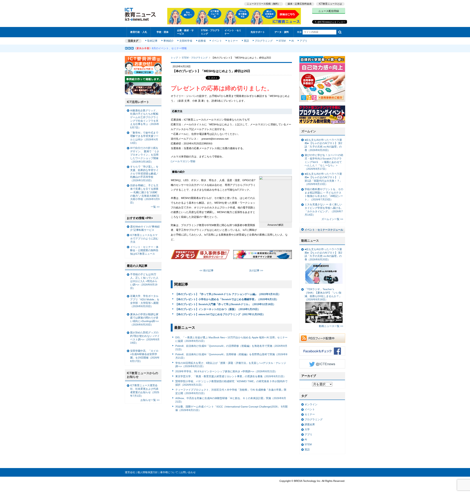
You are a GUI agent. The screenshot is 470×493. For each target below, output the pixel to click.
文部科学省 (185, 40)
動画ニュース (310, 240)
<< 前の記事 (207, 270)
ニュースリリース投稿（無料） (263, 3)
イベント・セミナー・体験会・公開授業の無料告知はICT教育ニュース (144, 250)
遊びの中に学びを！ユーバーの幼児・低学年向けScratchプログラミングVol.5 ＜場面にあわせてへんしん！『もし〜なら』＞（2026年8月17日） (324, 162)
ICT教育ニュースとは (330, 3)
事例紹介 (168, 40)
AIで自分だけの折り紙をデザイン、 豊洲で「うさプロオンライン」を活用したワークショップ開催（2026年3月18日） (144, 154)
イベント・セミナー (233, 32)
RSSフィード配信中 (322, 338)
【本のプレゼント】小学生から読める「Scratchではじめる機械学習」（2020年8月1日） (227, 299)
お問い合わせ (188, 472)
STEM (282, 40)
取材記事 (152, 40)
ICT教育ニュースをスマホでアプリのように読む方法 (144, 238)
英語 (246, 40)
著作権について (169, 472)
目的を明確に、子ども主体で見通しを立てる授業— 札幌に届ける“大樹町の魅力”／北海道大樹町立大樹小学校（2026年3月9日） (145, 194)
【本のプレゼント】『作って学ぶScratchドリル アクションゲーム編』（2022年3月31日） (228, 294)
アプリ (303, 40)
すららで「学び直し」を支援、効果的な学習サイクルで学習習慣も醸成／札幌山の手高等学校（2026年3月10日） (144, 173)
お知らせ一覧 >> (150, 400)
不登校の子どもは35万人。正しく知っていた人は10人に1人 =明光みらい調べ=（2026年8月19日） (144, 281)
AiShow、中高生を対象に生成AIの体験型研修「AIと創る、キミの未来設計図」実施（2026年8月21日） (230, 400)
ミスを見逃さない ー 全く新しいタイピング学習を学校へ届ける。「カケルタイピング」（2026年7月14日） (324, 209)
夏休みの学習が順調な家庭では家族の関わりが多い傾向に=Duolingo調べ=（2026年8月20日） (144, 319)
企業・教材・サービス (185, 32)
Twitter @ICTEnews (322, 363)
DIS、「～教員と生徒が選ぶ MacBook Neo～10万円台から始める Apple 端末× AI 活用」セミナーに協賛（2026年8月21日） (231, 339)
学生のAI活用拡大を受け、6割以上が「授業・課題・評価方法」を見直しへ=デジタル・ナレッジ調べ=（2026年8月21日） (230, 364)
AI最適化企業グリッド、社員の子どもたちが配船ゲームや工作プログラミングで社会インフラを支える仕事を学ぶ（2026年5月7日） (144, 119)
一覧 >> (155, 206)
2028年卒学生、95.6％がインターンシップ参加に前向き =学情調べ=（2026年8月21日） (226, 371)
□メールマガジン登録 (183, 161)
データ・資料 (281, 32)
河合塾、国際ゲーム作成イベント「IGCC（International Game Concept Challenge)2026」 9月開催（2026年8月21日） (231, 408)
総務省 (202, 40)
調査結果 (310, 424)
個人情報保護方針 (147, 472)
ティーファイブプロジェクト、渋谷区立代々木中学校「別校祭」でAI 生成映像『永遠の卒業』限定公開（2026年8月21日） (230, 391)
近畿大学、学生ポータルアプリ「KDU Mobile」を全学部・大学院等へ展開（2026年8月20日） (144, 301)
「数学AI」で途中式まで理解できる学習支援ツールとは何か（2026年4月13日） (144, 137)
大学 (307, 429)
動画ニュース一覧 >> (331, 326)
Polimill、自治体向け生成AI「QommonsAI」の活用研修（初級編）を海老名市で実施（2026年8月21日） (231, 347)
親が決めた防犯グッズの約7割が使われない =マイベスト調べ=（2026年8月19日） (145, 337)
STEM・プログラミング (210, 32)
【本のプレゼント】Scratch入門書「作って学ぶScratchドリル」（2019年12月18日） (225, 304)
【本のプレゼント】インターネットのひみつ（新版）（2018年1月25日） (217, 309)
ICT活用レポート (138, 101)
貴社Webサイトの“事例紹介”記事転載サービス (145, 228)
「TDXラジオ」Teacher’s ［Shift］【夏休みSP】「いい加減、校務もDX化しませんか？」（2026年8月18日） (323, 294)
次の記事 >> (256, 270)
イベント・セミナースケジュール (324, 229)
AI (292, 40)
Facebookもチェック (322, 351)
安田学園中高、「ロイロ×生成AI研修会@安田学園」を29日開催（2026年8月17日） (145, 356)
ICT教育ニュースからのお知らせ (142, 375)
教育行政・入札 (138, 32)
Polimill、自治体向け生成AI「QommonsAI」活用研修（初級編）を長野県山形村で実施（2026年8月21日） (231, 356)
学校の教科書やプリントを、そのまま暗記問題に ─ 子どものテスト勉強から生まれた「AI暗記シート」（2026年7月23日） (324, 194)
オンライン (311, 404)
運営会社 (130, 472)
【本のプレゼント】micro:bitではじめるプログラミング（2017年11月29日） (220, 314)
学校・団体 (163, 32)
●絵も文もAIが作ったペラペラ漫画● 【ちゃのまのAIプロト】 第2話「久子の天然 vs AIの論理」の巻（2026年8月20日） (323, 145)
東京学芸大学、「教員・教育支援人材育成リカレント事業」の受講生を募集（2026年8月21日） (230, 376)
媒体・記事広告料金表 (300, 3)
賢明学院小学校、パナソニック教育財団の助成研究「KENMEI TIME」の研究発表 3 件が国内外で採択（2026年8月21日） (231, 383)
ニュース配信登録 (328, 11)
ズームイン (308, 131)
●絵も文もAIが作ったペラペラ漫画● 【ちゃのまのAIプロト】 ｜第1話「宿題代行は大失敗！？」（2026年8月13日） (323, 178)
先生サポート (258, 32)
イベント (217, 40)
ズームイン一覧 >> (332, 219)
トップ (174, 57)
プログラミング (264, 40)
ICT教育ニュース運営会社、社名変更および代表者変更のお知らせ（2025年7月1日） (144, 390)
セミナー (233, 40)
